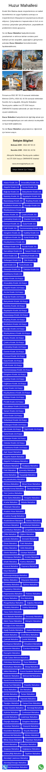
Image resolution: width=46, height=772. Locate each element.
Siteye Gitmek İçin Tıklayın (23, 169)
